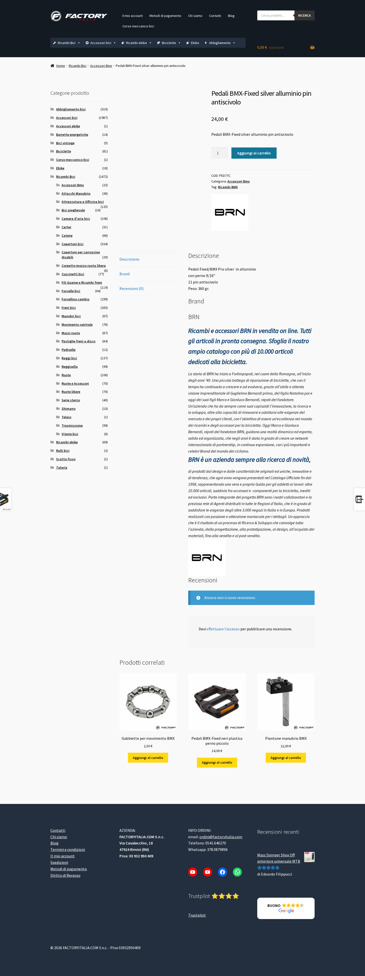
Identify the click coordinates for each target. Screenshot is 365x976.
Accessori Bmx (101, 65)
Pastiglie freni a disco (78, 341)
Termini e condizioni (67, 849)
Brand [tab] (124, 273)
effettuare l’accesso (223, 628)
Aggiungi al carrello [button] (148, 757)
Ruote (66, 375)
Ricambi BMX (228, 187)
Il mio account (132, 15)
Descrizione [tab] (129, 259)
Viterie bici (70, 434)
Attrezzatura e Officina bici (83, 201)
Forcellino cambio (75, 299)
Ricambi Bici (66, 43)
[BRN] (230, 212)
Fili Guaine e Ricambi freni (82, 282)
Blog (231, 15)
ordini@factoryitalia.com (220, 836)
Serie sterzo (71, 400)
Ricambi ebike (136, 43)
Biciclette (169, 43)
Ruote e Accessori (75, 383)
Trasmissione (72, 425)
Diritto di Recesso (65, 875)
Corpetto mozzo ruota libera (84, 265)
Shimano (68, 408)
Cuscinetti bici (73, 274)
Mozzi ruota (71, 333)
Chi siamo (195, 15)
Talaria (61, 467)
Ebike (195, 43)
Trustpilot (197, 915)
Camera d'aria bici (76, 218)
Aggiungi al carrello (254, 152)
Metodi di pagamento (165, 15)
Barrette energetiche (72, 134)
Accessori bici (100, 43)
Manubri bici (71, 316)
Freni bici (69, 307)
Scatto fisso (65, 459)
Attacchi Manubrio (76, 193)
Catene (67, 235)
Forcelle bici (71, 291)
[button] (286, 908)
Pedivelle (68, 349)
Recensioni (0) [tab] (131, 288)
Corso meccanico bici (138, 26)
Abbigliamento (220, 43)
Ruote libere (71, 391)
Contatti (215, 15)
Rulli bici (63, 450)
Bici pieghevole (73, 210)
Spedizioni (59, 862)
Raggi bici (69, 358)
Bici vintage (65, 143)
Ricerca (304, 15)
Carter (66, 227)
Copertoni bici (72, 244)
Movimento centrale (77, 324)
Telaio (66, 417)
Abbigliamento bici (71, 109)
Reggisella (70, 366)
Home (60, 65)
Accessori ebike (68, 126)
